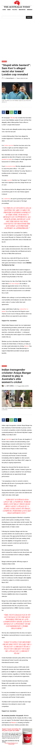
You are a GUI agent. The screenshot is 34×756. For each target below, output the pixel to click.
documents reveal (10, 166)
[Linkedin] (15, 112)
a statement (6, 198)
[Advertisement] (17, 43)
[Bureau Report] (3, 78)
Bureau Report (10, 78)
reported (9, 180)
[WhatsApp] (11, 112)
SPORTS (4, 61)
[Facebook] (3, 112)
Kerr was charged (14, 283)
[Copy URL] (19, 112)
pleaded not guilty (7, 159)
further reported (8, 145)
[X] (7, 112)
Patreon (26, 346)
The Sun (12, 118)
